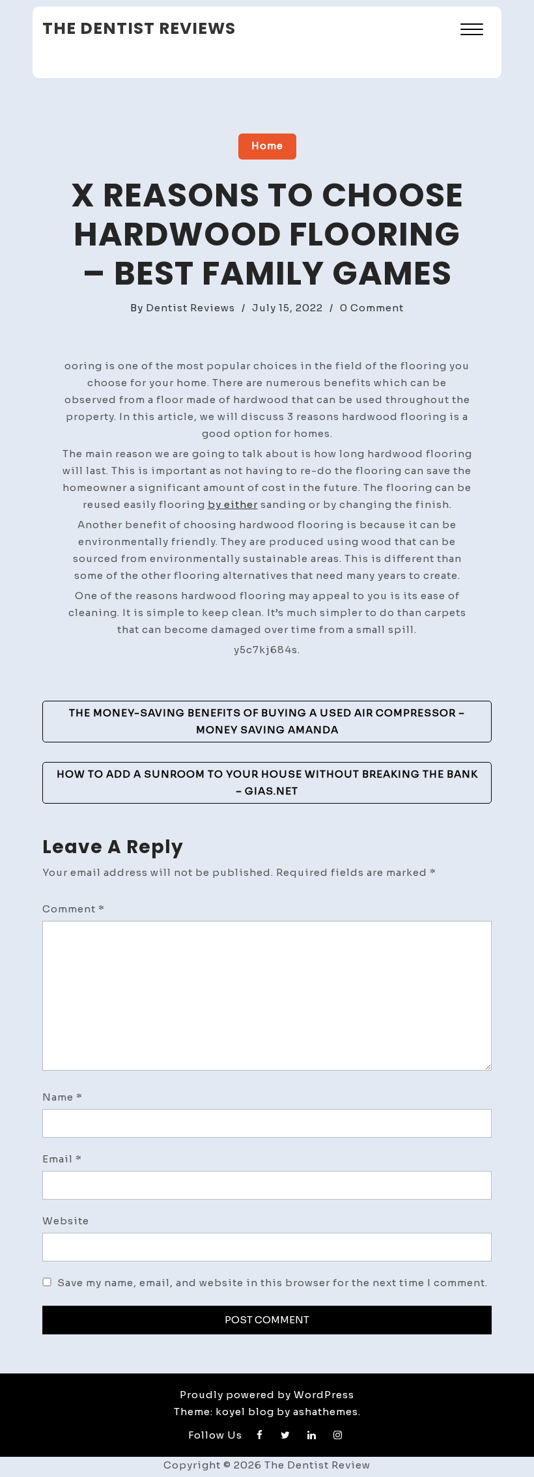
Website (65, 1221)
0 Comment (372, 308)
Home (267, 145)
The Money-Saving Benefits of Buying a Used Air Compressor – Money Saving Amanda (267, 721)
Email (62, 1159)
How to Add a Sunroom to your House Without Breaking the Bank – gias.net (267, 782)
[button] (471, 31)
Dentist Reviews (190, 308)
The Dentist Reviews (139, 28)
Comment (73, 909)
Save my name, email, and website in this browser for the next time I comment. (272, 1282)
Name (62, 1097)
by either (233, 504)
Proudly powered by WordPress (267, 1394)
